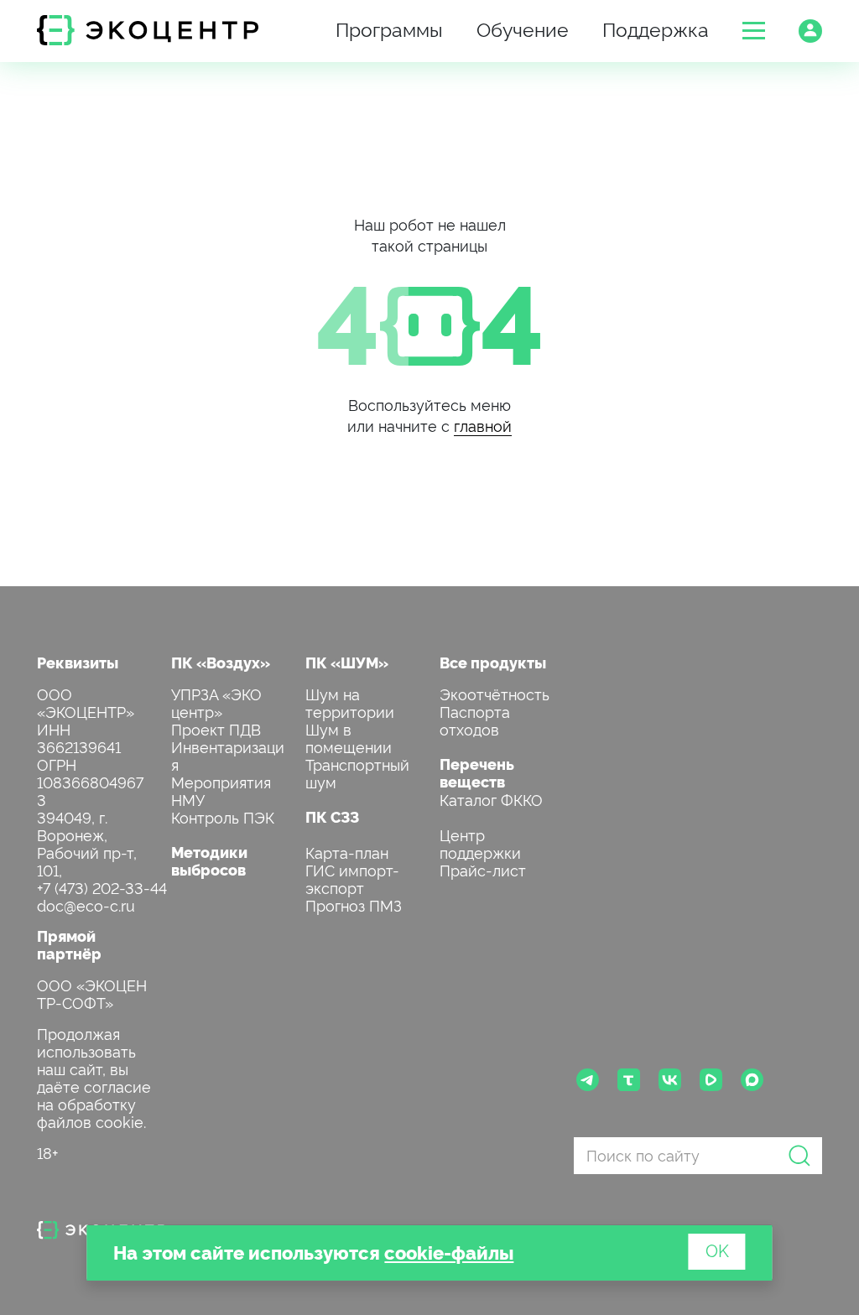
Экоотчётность (494, 693)
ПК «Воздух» (220, 662)
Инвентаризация (227, 754)
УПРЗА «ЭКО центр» (216, 702)
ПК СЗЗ (332, 816)
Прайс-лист (483, 869)
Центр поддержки (480, 843)
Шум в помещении (348, 737)
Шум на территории (349, 702)
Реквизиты (77, 662)
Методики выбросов (209, 860)
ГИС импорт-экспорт (352, 878)
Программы (389, 28)
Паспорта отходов (475, 719)
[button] (753, 30)
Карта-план (346, 851)
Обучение (522, 28)
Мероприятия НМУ (221, 790)
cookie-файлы (448, 1252)
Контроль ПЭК (222, 816)
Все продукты (493, 662)
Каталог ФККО (491, 798)
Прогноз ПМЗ (353, 904)
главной (483, 424)
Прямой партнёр (69, 944)
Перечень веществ (477, 772)
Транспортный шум (357, 772)
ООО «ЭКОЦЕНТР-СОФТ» (92, 993)
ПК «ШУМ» (346, 662)
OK (717, 1249)
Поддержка (655, 28)
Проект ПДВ (216, 728)
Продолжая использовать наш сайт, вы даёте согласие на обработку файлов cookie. (94, 1076)
